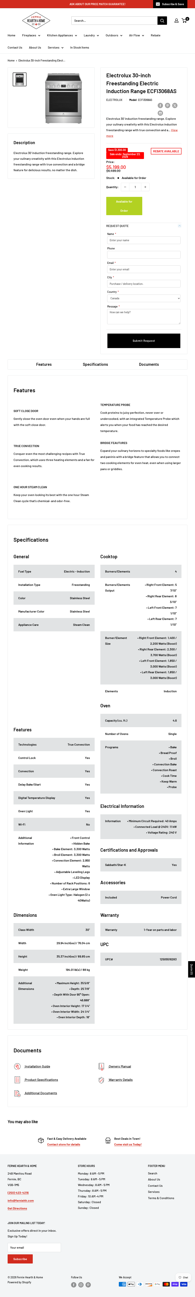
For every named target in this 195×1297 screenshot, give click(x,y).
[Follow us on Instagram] (81, 1284)
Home (11, 35)
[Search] (162, 20)
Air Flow (134, 35)
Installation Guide (37, 1066)
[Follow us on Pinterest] (88, 1284)
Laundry (89, 35)
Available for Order (124, 206)
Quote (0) (191, 969)
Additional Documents (40, 1093)
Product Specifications (41, 1079)
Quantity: (112, 187)
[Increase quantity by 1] (145, 187)
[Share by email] (160, 113)
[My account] (176, 20)
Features (44, 364)
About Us (35, 47)
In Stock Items (79, 47)
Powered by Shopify (19, 1282)
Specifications (95, 364)
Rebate (156, 35)
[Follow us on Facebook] (73, 1284)
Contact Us (15, 47)
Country (113, 291)
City (110, 277)
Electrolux (114, 99)
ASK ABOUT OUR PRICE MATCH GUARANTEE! (97, 4)
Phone (111, 248)
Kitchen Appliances (60, 35)
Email (111, 262)
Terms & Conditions (161, 1198)
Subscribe (20, 1259)
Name (111, 234)
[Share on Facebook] (160, 105)
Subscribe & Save (173, 4)
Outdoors (112, 35)
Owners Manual (119, 1066)
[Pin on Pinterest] (167, 105)
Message (113, 306)
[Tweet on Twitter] (174, 105)
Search (152, 1173)
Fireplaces (29, 35)
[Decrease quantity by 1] (125, 187)
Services (53, 47)
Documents (149, 364)
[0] (184, 20)
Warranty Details (120, 1079)
